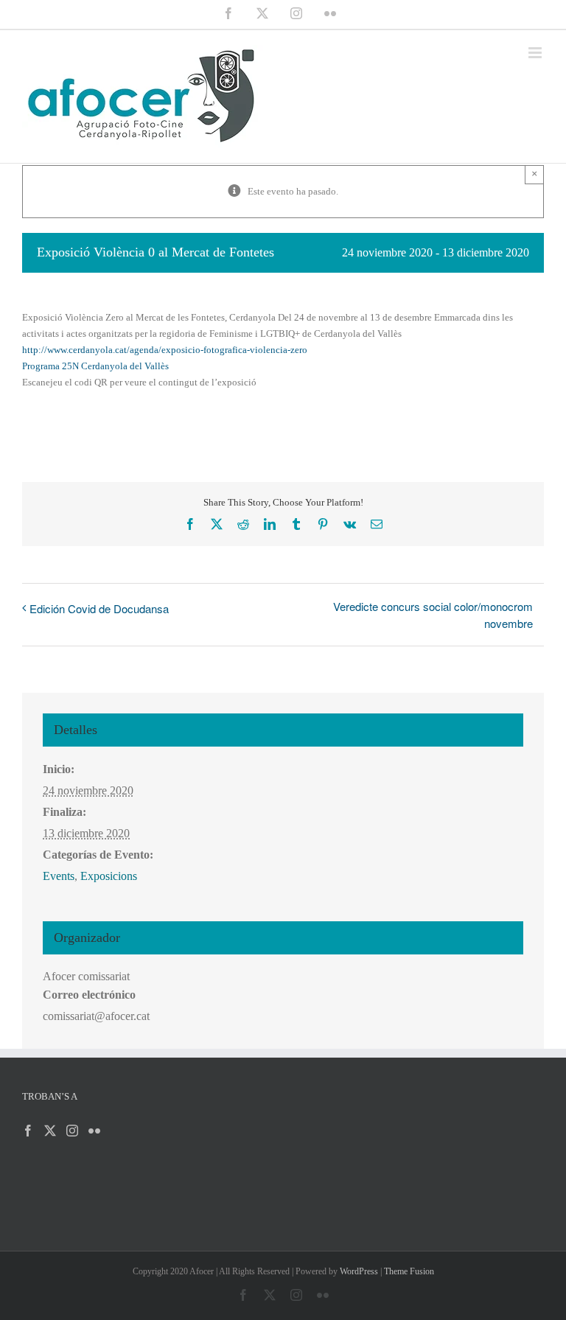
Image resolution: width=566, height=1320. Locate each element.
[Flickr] (94, 1130)
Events (58, 876)
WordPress (359, 1271)
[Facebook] (28, 1130)
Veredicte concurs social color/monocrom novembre (433, 614)
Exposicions (108, 876)
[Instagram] (72, 1130)
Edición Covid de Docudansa (99, 608)
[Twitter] (50, 1130)
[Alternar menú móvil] (536, 52)
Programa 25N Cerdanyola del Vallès (95, 365)
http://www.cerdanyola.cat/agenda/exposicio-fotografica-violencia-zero (164, 349)
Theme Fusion (409, 1271)
